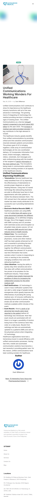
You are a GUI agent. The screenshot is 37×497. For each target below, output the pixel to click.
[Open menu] (33, 4)
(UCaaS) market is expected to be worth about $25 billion (18, 124)
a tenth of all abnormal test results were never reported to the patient (16, 311)
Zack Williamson (20, 101)
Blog (18, 62)
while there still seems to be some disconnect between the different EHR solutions (18, 215)
